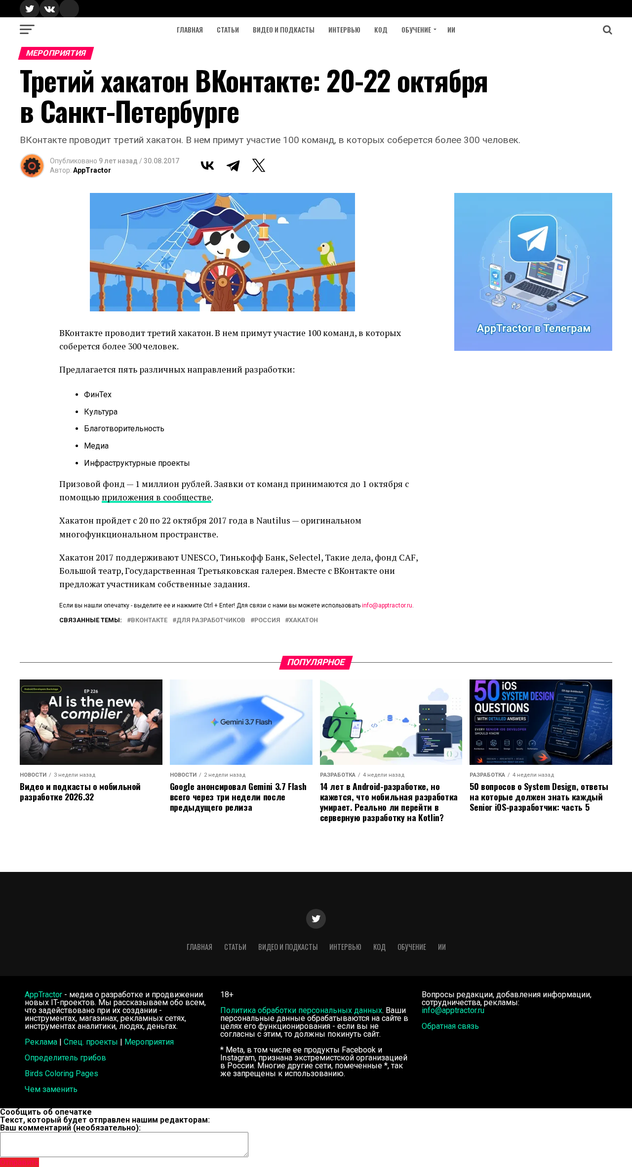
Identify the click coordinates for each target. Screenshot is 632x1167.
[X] (259, 165)
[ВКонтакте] (207, 165)
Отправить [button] (19, 1162)
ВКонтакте (149, 620)
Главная (190, 29)
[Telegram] (233, 165)
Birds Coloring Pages (61, 1073)
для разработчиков (210, 620)
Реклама (41, 1042)
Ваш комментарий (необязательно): (70, 1127)
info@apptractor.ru (387, 605)
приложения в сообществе (156, 497)
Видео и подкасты (284, 29)
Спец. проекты (91, 1042)
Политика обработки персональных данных (301, 1010)
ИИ (451, 29)
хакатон (303, 620)
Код (381, 29)
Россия (267, 620)
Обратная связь (450, 1026)
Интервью (344, 29)
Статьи (228, 29)
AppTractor (92, 170)
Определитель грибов (65, 1057)
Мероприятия (149, 1042)
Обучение (416, 29)
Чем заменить (51, 1089)
